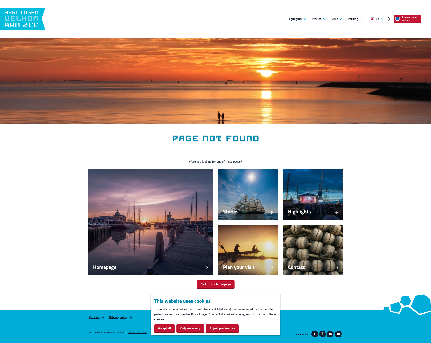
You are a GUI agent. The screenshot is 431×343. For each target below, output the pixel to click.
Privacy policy (118, 317)
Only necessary (190, 328)
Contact (94, 317)
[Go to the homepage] (22, 19)
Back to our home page (216, 284)
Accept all (164, 328)
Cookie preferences (137, 332)
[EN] (372, 19)
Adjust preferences (222, 328)
